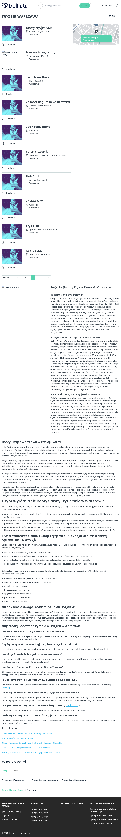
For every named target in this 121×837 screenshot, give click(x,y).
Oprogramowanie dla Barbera (104, 819)
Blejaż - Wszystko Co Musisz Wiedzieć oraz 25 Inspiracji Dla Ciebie (32, 743)
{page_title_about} (40, 809)
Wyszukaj (85, 5)
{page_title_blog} (40, 820)
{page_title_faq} (39, 816)
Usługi (4, 770)
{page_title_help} (40, 812)
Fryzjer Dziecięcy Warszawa (45, 780)
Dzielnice (16, 770)
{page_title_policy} (11, 811)
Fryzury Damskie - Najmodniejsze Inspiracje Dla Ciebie (27, 733)
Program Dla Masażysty (101, 823)
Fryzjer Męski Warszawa (13, 780)
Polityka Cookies (9, 819)
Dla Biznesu (107, 5)
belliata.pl (6, 687)
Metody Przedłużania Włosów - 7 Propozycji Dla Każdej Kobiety (31, 752)
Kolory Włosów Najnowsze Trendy (17, 738)
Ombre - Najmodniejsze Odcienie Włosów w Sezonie (26, 747)
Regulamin (7, 815)
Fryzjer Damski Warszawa (74, 780)
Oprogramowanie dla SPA (102, 815)
